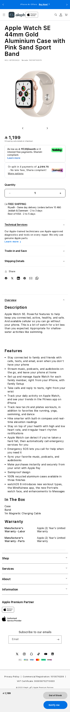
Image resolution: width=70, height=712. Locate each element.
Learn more (12, 241)
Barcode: (25, 60)
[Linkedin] (18, 278)
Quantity (10, 184)
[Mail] (30, 278)
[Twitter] (12, 278)
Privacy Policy (12, 677)
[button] (4, 14)
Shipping (9, 141)
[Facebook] (6, 278)
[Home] (17, 15)
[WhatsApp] (36, 278)
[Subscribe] (58, 640)
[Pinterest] (24, 278)
